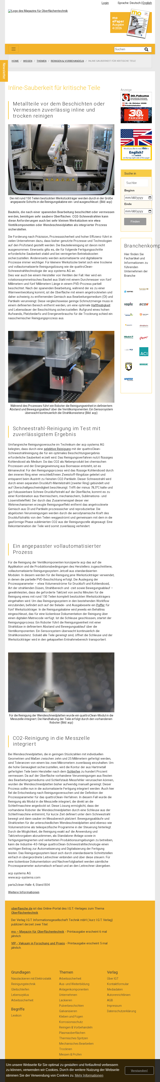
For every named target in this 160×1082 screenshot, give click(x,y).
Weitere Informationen (23, 892)
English (147, 3)
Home (15, 61)
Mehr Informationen (89, 1075)
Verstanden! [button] (139, 1070)
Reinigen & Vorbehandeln (67, 61)
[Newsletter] (11, 56)
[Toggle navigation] (13, 49)
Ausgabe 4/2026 (118, 26)
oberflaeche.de (21, 908)
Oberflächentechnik (24, 913)
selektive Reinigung (57, 449)
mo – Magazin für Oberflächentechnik (37, 932)
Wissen (27, 61)
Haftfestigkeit (100, 305)
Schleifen (73, 771)
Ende (128, 204)
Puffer (100, 605)
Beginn (129, 190)
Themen (41, 61)
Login (105, 3)
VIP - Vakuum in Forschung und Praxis (38, 943)
